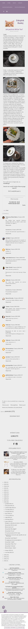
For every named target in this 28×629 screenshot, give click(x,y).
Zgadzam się (21, 627)
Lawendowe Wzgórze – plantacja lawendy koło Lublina (14, 584)
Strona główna (14, 405)
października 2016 (9, 507)
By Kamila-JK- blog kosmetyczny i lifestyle (14, 587)
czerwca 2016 (8, 515)
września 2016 (8, 509)
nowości (8, 411)
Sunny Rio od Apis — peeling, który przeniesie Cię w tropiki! (14, 594)
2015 (5, 554)
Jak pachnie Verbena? (10, 546)
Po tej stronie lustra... (14, 582)
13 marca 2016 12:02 (15, 249)
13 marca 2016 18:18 (15, 316)
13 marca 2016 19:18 (15, 340)
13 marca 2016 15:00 (15, 280)
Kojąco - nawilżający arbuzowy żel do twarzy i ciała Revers (14, 570)
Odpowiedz (8, 225)
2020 (5, 494)
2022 (5, 490)
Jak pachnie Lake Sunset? (11, 538)
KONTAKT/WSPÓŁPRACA (7, 7)
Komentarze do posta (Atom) (15, 407)
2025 (5, 484)
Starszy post (22, 405)
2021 (5, 492)
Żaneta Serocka (10, 298)
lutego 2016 (8, 550)
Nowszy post (6, 405)
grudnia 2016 (8, 503)
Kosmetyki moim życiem (14, 592)
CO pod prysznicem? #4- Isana (12, 533)
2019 (5, 496)
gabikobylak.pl (9, 375)
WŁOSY (14, 3)
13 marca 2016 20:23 (15, 357)
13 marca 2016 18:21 (15, 324)
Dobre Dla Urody (14, 597)
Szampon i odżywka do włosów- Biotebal (15, 523)
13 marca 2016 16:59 (14, 306)
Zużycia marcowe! (9, 527)
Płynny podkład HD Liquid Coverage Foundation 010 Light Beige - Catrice (18, 453)
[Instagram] (17, 444)
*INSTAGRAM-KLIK (14, 203)
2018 (5, 498)
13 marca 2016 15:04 (17, 289)
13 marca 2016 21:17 (17, 365)
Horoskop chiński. (18, 462)
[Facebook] (13, 444)
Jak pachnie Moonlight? (10, 529)
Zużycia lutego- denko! (10, 548)
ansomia (8, 357)
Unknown (8, 280)
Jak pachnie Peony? (9, 531)
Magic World (9, 267)
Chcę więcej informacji (10, 627)
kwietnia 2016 (8, 519)
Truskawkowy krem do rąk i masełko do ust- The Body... (15, 535)
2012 (5, 560)
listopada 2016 (8, 505)
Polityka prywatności (20, 7)
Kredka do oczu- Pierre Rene (18, 469)
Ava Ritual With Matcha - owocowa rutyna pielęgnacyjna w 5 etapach (14, 574)
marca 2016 (8, 521)
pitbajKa (8, 238)
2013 (5, 558)
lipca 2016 (7, 513)
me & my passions (14, 568)
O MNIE (8, 3)
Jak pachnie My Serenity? (11, 525)
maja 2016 (7, 517)
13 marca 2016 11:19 (14, 238)
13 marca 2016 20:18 (18, 348)
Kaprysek (8, 316)
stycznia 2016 (8, 552)
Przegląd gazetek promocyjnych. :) (13, 540)
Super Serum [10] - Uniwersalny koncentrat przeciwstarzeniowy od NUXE (14, 599)
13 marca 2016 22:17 (18, 375)
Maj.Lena (8, 249)
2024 (5, 486)
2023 (5, 488)
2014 (5, 556)
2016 (5, 502)
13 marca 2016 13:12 (17, 267)
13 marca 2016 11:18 (16, 229)
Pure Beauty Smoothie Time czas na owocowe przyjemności (14, 579)
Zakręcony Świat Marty (12, 217)
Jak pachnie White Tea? (10, 544)
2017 (5, 500)
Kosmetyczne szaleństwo (14, 577)
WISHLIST (20, 3)
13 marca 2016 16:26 (18, 298)
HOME (3, 3)
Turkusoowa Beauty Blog (14, 572)
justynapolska (9, 365)
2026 (5, 482)
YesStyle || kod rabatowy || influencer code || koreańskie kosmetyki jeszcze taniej (14, 589)
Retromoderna (9, 348)
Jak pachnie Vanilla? (9, 542)
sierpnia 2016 (8, 511)
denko (2, 411)
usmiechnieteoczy (10, 257)
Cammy (8, 306)
